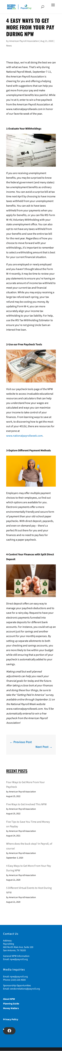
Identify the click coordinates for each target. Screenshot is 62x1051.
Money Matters (11, 1008)
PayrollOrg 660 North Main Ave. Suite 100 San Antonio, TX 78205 (18, 947)
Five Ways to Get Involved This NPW (26, 804)
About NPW (9, 999)
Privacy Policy (10, 1019)
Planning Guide (11, 1003)
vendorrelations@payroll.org (25, 989)
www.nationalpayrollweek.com (24, 436)
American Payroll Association (24, 41)
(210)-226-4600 (18, 980)
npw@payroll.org (19, 959)
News (9, 45)
